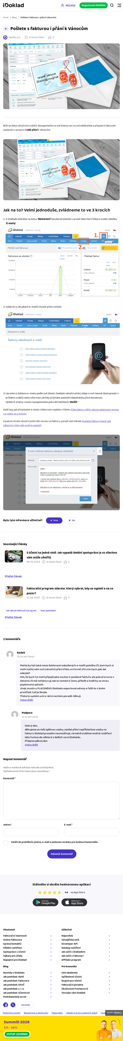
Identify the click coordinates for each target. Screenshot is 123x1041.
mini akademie (70, 973)
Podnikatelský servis (14, 997)
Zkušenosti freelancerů (75, 989)
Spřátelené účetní (72, 977)
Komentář (9, 778)
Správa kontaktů (12, 944)
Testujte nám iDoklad (73, 993)
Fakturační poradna (72, 985)
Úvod (5, 17)
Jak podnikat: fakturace (16, 981)
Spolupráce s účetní (14, 952)
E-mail (68, 825)
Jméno (7, 825)
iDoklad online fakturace (13, 5)
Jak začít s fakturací (72, 956)
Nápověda (67, 936)
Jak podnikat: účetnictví (16, 993)
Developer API (70, 944)
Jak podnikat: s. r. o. (13, 989)
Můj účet (70, 5)
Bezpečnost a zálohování (36, 1013)
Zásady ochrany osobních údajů (81, 1013)
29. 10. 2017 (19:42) (25, 657)
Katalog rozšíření (71, 948)
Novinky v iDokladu (14, 973)
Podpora (27, 713)
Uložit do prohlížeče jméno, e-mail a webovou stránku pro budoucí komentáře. (54, 842)
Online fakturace (12, 940)
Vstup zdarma (17, 1034)
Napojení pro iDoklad (15, 960)
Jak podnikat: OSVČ (14, 985)
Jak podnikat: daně (13, 977)
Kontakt (25, 1005)
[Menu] (118, 5)
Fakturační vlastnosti (15, 936)
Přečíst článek (13, 576)
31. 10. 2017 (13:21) (30, 717)
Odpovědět (26, 700)
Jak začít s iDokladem (73, 952)
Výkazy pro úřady (12, 956)
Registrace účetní (72, 981)
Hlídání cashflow (12, 948)
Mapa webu (57, 1013)
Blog (14, 17)
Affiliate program (71, 960)
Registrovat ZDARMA (94, 5)
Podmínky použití (11, 1013)
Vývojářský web (70, 940)
